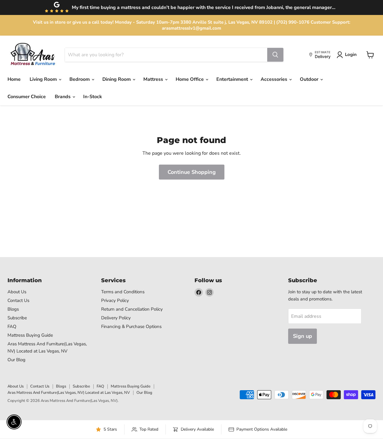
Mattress (153, 79)
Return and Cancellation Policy (132, 309)
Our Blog (16, 360)
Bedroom (80, 79)
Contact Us (18, 300)
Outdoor (310, 79)
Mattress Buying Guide (30, 335)
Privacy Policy (115, 300)
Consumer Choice (26, 96)
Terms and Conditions (123, 292)
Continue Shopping (192, 172)
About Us (16, 292)
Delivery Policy (116, 318)
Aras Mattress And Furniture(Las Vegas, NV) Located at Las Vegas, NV (68, 392)
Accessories (274, 79)
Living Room (44, 79)
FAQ (11, 326)
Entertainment (232, 79)
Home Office (190, 79)
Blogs (13, 309)
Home (14, 79)
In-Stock (92, 96)
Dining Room (117, 79)
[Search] (275, 55)
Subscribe (17, 318)
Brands (63, 96)
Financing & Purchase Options (131, 326)
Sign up (302, 336)
